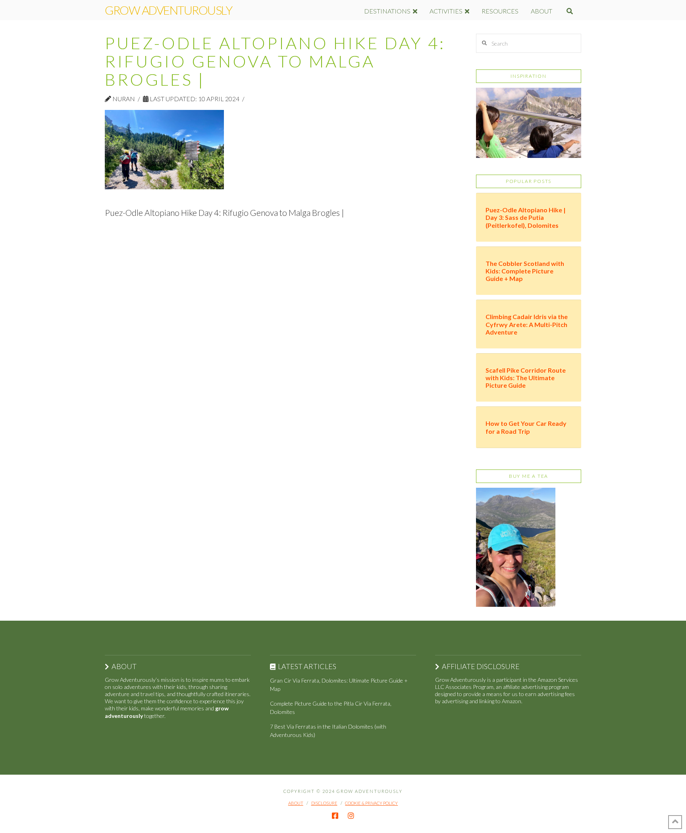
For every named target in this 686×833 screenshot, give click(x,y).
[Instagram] (351, 815)
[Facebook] (335, 815)
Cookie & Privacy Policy (371, 803)
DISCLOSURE (324, 803)
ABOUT (295, 803)
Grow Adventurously (168, 10)
